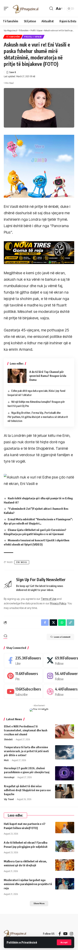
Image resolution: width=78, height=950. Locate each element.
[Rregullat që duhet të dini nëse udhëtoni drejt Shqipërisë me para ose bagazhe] (64, 791)
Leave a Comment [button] (62, 637)
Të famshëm (13, 37)
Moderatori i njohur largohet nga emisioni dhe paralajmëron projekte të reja (28, 884)
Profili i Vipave (33, 37)
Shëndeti (8, 739)
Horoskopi (9, 777)
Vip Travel (9, 799)
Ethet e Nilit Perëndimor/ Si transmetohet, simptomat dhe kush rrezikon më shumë (25, 730)
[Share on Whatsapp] (62, 622)
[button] (64, 942)
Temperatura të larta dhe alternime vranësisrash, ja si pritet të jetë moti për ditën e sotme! (26, 751)
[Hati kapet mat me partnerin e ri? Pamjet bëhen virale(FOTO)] (64, 827)
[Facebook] (23, 660)
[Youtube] (23, 691)
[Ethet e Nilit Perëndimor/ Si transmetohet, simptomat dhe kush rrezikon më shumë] (64, 731)
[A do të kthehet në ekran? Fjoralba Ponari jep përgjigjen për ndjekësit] (64, 846)
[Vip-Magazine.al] (25, 8)
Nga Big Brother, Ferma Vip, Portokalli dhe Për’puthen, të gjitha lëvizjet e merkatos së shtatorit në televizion (38, 416)
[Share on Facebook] (45, 622)
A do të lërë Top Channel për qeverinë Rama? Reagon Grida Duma (47, 375)
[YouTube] (65, 934)
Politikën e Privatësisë (22, 942)
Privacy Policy (58, 603)
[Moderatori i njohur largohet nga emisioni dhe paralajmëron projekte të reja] (64, 883)
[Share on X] (53, 622)
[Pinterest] (23, 676)
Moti (6, 760)
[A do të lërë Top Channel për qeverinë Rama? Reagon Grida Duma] (17, 376)
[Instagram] (71, 934)
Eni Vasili (21, 562)
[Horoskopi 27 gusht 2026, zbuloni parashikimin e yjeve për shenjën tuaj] (64, 773)
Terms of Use (48, 598)
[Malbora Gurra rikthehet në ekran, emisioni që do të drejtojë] (64, 865)
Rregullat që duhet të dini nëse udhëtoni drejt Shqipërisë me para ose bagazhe (27, 790)
